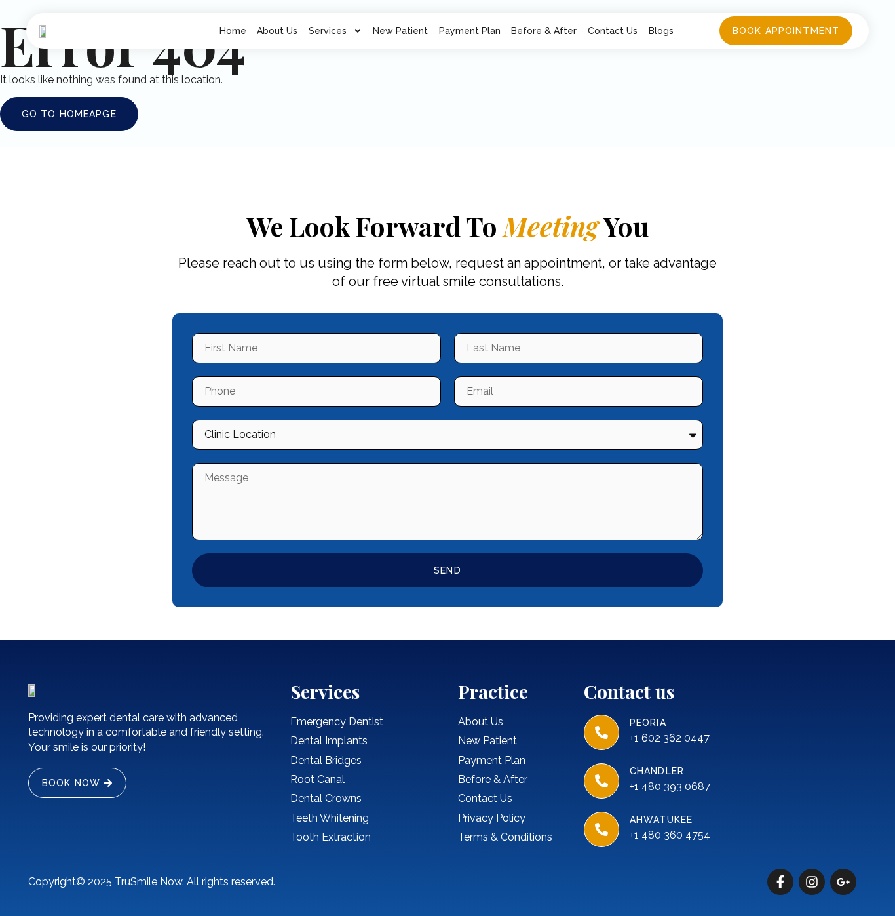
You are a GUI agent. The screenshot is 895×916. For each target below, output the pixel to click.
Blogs (661, 31)
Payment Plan (470, 31)
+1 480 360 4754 (670, 835)
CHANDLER (657, 771)
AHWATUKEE (661, 819)
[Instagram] (812, 882)
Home (232, 31)
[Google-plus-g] (843, 882)
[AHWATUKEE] (601, 829)
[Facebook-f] (780, 882)
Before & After (544, 31)
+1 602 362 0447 (670, 738)
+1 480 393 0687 (670, 786)
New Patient (400, 31)
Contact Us (613, 31)
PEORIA (648, 722)
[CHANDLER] (601, 781)
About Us (277, 31)
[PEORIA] (601, 732)
